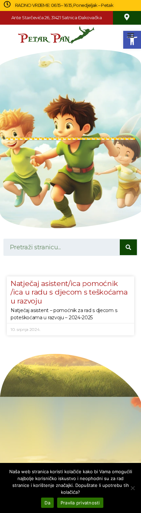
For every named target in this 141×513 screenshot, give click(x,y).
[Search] (128, 247)
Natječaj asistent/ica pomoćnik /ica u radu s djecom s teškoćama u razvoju (69, 292)
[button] (131, 35)
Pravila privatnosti (80, 502)
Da (47, 502)
